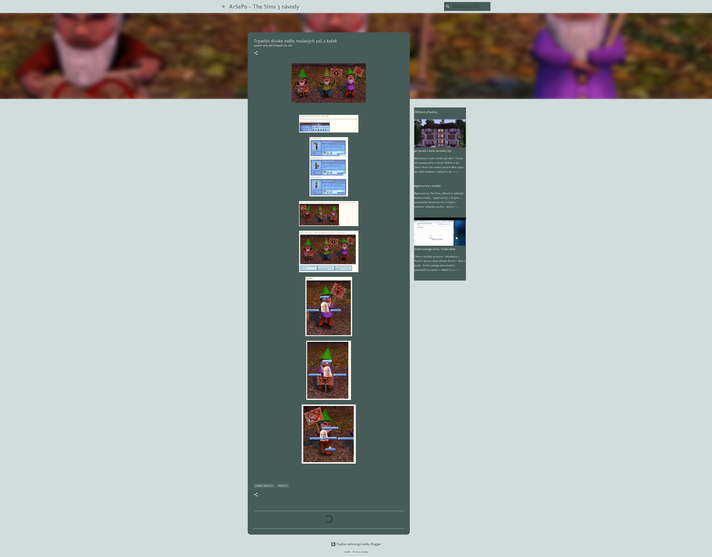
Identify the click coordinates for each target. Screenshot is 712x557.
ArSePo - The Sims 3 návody (264, 6)
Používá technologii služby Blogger (358, 544)
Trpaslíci (283, 486)
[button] (256, 53)
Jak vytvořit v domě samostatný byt (432, 150)
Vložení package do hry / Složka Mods (434, 249)
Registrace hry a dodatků (427, 186)
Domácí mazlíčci (264, 486)
